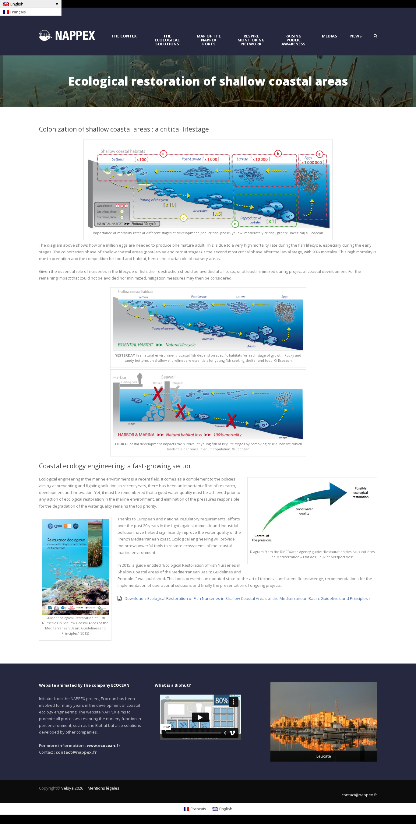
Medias (329, 36)
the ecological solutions (167, 40)
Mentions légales (103, 788)
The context (125, 36)
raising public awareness (293, 40)
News (356, 36)
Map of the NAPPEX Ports (209, 40)
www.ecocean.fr (103, 745)
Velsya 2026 (72, 788)
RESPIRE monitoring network (251, 40)
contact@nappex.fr (359, 795)
